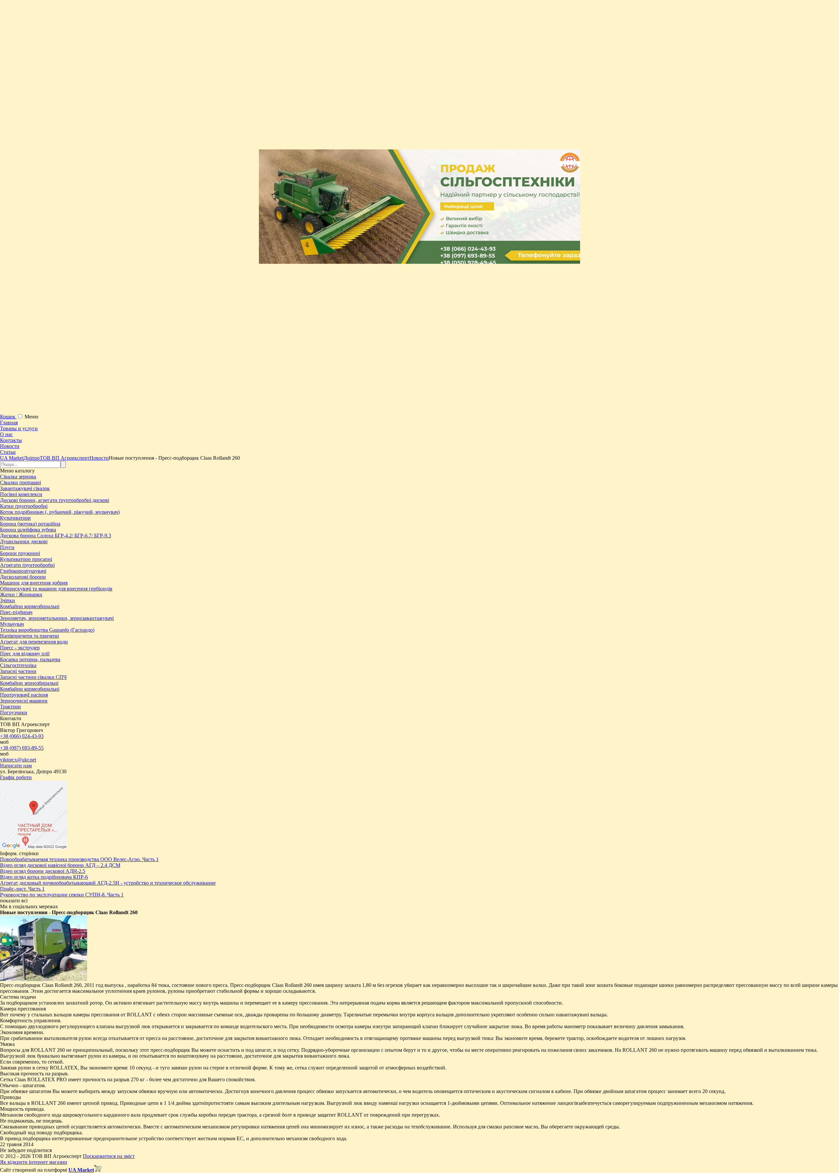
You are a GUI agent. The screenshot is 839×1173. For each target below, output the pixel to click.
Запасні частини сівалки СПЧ (33, 677)
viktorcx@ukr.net (18, 759)
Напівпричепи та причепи (29, 636)
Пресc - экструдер (20, 647)
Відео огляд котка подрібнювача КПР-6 (44, 877)
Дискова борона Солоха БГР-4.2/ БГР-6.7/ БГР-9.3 (55, 535)
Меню (31, 416)
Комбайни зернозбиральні (29, 683)
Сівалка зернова (18, 476)
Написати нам (16, 765)
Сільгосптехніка (18, 665)
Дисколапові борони (23, 577)
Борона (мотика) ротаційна (30, 524)
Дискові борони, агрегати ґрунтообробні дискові (54, 500)
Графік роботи (16, 777)
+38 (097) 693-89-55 (22, 748)
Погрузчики (13, 712)
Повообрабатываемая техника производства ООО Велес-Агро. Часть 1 (79, 859)
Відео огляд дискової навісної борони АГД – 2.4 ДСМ (60, 865)
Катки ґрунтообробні (24, 506)
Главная (9, 422)
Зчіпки (7, 600)
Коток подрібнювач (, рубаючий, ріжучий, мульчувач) (60, 512)
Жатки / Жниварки (21, 594)
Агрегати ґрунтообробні (27, 565)
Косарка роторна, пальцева (30, 659)
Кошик (8, 416)
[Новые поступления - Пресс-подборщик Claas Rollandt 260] (43, 979)
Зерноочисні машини (24, 700)
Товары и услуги (19, 428)
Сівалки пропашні (20, 482)
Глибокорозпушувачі (23, 571)
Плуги (7, 547)
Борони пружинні (20, 553)
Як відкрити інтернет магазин (33, 1162)
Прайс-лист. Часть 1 (22, 889)
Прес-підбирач (16, 612)
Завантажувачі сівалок (25, 488)
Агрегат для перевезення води (34, 641)
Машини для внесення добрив (34, 583)
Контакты (11, 440)
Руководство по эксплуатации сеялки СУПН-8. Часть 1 (62, 894)
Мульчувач (12, 624)
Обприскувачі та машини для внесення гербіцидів (56, 588)
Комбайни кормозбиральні (29, 606)
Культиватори (15, 518)
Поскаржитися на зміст (109, 1156)
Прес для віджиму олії (24, 653)
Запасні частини (18, 671)
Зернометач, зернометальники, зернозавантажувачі (57, 618)
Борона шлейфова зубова (28, 529)
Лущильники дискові (24, 541)
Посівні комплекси (21, 494)
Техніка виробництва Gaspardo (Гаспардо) (47, 630)
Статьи (8, 452)
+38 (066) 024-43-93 (22, 736)
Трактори (10, 706)
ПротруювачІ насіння (24, 695)
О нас (6, 434)
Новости (9, 446)
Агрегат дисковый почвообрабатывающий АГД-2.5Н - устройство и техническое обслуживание (108, 883)
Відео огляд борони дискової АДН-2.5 (42, 871)
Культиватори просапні (26, 559)
